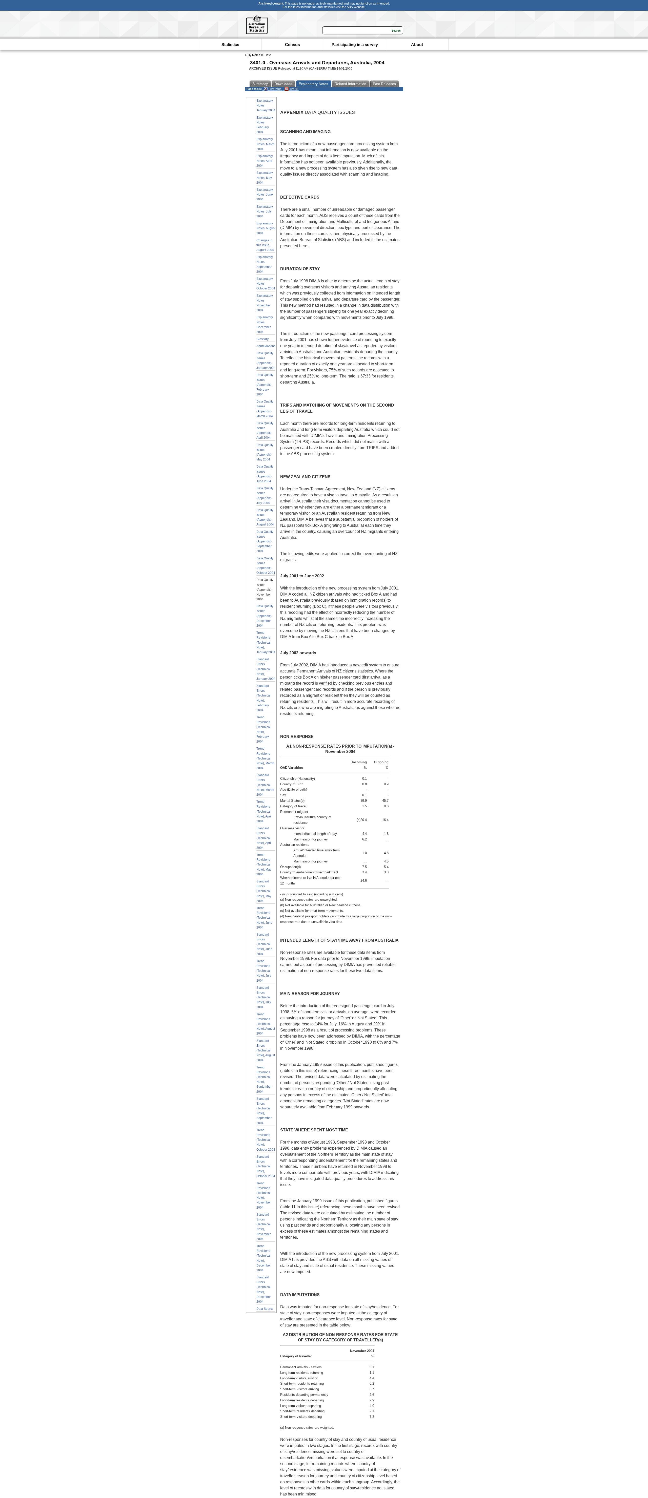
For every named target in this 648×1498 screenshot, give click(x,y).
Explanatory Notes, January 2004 (265, 105)
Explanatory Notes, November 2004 (264, 303)
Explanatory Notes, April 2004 (264, 160)
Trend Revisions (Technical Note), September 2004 (264, 1079)
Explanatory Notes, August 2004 (265, 228)
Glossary (262, 339)
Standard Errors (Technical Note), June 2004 (264, 944)
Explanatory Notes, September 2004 (264, 264)
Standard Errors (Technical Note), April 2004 (264, 838)
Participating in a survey (355, 45)
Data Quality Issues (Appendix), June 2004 (264, 474)
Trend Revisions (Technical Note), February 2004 (263, 729)
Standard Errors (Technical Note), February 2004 (263, 698)
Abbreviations (265, 346)
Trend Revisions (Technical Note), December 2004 (263, 1258)
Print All (293, 88)
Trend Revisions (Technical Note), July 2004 (263, 970)
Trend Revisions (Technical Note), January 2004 (265, 642)
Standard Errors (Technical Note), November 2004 (263, 1227)
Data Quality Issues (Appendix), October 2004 (265, 566)
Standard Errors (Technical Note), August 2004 (265, 1050)
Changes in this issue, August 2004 (265, 245)
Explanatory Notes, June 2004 (264, 194)
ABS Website (356, 7)
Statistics (230, 45)
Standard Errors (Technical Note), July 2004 (263, 997)
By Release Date (259, 55)
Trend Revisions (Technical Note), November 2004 (263, 1195)
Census (292, 45)
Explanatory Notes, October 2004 (265, 283)
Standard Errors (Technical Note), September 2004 (264, 1111)
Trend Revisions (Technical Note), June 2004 (264, 917)
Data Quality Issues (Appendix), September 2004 (264, 541)
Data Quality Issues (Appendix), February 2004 (264, 384)
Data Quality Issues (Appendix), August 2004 (265, 517)
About (417, 45)
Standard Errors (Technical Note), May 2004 (263, 891)
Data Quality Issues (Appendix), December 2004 (264, 615)
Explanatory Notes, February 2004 (264, 125)
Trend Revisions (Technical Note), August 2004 (265, 1024)
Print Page (274, 88)
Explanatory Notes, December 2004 (264, 324)
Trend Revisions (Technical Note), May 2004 (263, 864)
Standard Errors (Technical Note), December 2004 (263, 1289)
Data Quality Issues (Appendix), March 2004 (264, 409)
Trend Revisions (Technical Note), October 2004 (265, 1139)
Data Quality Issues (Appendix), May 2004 (264, 452)
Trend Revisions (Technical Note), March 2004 (265, 758)
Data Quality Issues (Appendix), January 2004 (265, 360)
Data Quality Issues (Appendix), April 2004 (264, 430)
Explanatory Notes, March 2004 (265, 144)
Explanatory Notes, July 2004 (264, 211)
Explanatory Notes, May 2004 (264, 177)
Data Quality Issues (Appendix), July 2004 (264, 496)
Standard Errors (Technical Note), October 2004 (265, 1166)
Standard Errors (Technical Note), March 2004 (265, 784)
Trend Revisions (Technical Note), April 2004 (264, 811)
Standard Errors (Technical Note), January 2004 (265, 669)
